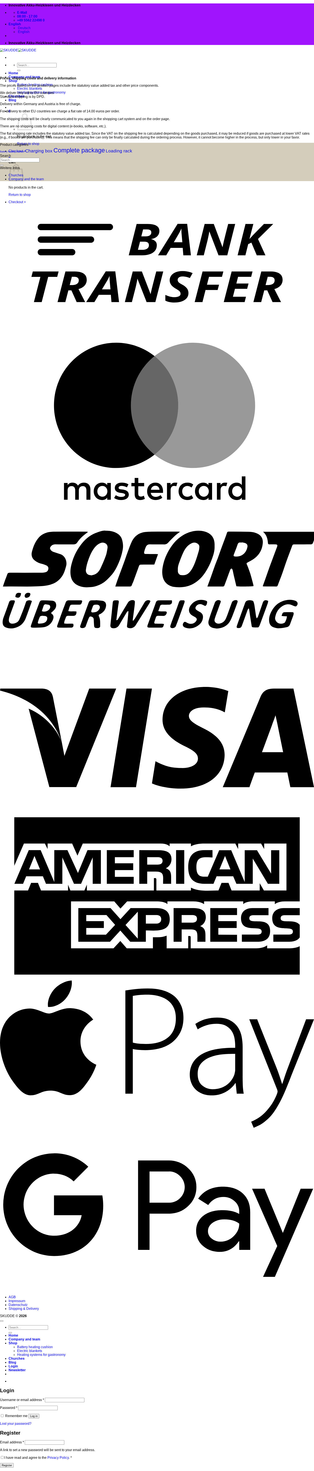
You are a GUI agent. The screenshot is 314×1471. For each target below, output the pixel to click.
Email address (12, 1442)
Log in (34, 1416)
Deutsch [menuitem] (24, 28)
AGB (12, 1297)
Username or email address (22, 1400)
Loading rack (119, 150)
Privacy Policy (58, 1457)
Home (13, 73)
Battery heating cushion (12, 151)
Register (7, 1465)
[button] (17, 1370)
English (15, 24)
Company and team (24, 1339)
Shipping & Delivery (24, 1308)
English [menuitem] (23, 32)
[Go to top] (1, 1321)
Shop (13, 81)
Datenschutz (18, 1305)
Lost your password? (15, 1423)
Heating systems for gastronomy (41, 1354)
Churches (17, 1358)
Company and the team (26, 179)
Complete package (79, 150)
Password (8, 1408)
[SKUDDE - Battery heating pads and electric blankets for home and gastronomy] (18, 50)
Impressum (17, 1301)
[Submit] (19, 70)
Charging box (39, 150)
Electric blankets (29, 88)
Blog (12, 100)
